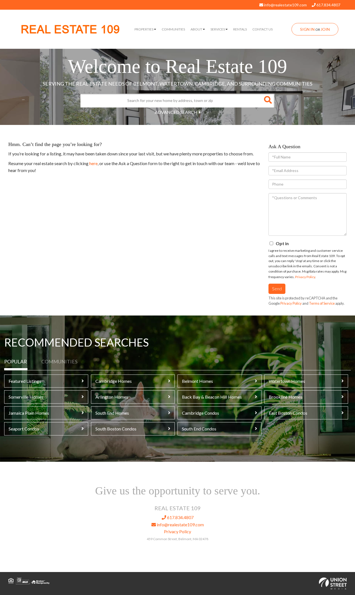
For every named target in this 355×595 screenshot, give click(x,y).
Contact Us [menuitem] (262, 29)
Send (277, 288)
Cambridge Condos (200, 413)
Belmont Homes (197, 381)
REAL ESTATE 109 (70, 29)
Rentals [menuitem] (240, 29)
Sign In (307, 29)
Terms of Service (322, 303)
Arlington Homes (111, 396)
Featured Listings (25, 381)
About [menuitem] (196, 29)
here (93, 163)
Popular (15, 361)
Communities (59, 361)
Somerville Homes (26, 396)
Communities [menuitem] (173, 29)
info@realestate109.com (285, 4)
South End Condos (199, 428)
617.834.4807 (328, 4)
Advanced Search (176, 112)
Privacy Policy (305, 277)
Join (325, 29)
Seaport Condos (24, 428)
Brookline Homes (285, 396)
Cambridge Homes (113, 381)
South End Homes (112, 413)
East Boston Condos (288, 413)
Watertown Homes (287, 381)
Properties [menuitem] (144, 29)
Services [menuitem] (218, 29)
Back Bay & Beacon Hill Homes (212, 396)
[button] (268, 100)
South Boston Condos (115, 428)
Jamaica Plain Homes (29, 413)
